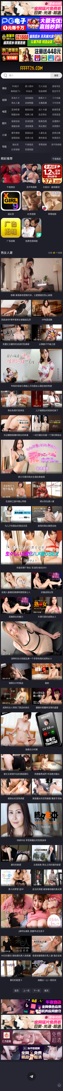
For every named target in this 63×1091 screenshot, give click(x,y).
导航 (4, 146)
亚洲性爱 (15, 109)
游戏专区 (56, 86)
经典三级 (29, 114)
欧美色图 (43, 121)
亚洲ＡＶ (15, 97)
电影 (4, 111)
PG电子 (15, 86)
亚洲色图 (29, 121)
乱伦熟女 (43, 114)
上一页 (26, 990)
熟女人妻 (15, 102)
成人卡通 (43, 109)
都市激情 (15, 132)
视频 (4, 100)
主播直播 (43, 102)
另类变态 (56, 114)
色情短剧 (29, 149)
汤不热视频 (56, 144)
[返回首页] (59, 1085)
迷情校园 (15, 137)
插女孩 (15, 144)
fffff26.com (31, 68)
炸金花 (29, 91)
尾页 (46, 990)
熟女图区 (43, 126)
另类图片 (56, 126)
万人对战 (43, 86)
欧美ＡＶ (43, 97)
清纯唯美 (29, 126)
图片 (4, 123)
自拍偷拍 (29, 97)
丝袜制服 (29, 102)
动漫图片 (56, 121)
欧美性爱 (56, 109)
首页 (17, 990)
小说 (4, 135)
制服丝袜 (15, 114)
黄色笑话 (43, 137)
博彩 (4, 88)
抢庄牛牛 (56, 91)
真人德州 (29, 86)
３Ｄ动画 (56, 97)
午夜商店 (29, 144)
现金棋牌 (43, 91)
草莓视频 (43, 144)
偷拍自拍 (29, 109)
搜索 (56, 75)
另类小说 (29, 137)
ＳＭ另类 (56, 102)
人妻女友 (43, 132)
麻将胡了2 (15, 91)
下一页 (37, 990)
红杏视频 (15, 149)
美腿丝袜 (15, 126)
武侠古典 (56, 132)
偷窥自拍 (15, 121)
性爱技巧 (56, 137)
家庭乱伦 (29, 132)
